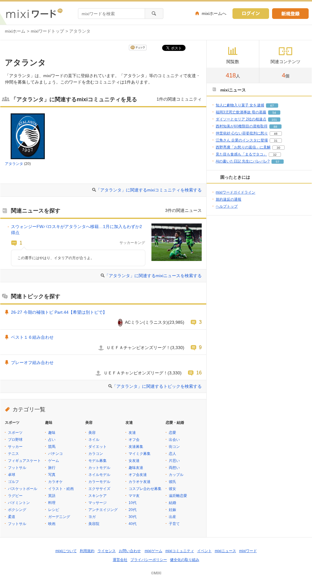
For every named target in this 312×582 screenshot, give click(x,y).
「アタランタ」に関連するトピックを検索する (157, 386)
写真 (51, 475)
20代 (132, 510)
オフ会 (134, 439)
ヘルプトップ (227, 206)
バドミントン (19, 503)
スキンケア (97, 496)
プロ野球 (15, 439)
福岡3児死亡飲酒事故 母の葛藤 (241, 112)
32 (275, 154)
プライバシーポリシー (148, 560)
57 (277, 161)
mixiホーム (15, 31)
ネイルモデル (99, 475)
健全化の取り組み (184, 560)
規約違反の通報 (228, 199)
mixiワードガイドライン (235, 192)
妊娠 (172, 510)
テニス (13, 454)
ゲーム (53, 461)
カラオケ (55, 482)
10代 (132, 503)
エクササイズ (99, 489)
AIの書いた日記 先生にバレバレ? (243, 161)
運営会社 (120, 560)
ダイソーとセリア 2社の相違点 (241, 119)
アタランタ (14, 164)
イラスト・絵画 (61, 489)
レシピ (53, 510)
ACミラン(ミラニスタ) (146, 322)
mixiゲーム (153, 551)
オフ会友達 (138, 475)
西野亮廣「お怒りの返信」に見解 (243, 147)
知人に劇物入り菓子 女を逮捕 (240, 105)
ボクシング (17, 510)
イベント (204, 551)
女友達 (134, 461)
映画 (51, 524)
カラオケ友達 (140, 482)
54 (274, 112)
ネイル (93, 439)
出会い (174, 439)
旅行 (51, 468)
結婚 (172, 503)
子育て (174, 524)
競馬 (51, 447)
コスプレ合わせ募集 (145, 489)
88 (275, 126)
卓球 (11, 475)
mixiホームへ (214, 13)
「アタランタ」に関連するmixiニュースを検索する (153, 275)
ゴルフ (13, 482)
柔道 (11, 517)
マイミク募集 (140, 454)
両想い (174, 468)
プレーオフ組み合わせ (32, 362)
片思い (174, 461)
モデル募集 (97, 461)
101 (274, 119)
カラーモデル (99, 482)
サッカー (15, 447)
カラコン (95, 454)
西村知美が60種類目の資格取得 (242, 126)
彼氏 (172, 482)
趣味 (51, 432)
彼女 (172, 489)
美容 (92, 432)
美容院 (93, 524)
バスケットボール (22, 489)
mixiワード (248, 551)
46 (276, 133)
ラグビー (15, 496)
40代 (132, 524)
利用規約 (87, 551)
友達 (132, 432)
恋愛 (172, 432)
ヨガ (92, 517)
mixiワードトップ (47, 31)
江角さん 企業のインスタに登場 (242, 140)
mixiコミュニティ (179, 551)
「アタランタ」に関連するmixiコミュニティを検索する (149, 189)
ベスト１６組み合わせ (32, 337)
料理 (51, 503)
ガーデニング (59, 517)
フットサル (17, 468)
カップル (176, 475)
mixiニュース (225, 551)
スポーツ (15, 432)
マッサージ (97, 503)
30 (278, 147)
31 (276, 140)
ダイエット (97, 447)
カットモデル (99, 468)
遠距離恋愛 (178, 496)
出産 (172, 517)
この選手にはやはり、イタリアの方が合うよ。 (55, 258)
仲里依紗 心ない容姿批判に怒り (242, 133)
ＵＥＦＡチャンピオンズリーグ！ (138, 347)
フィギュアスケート (24, 461)
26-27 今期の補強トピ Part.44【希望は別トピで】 (59, 312)
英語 (51, 496)
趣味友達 (136, 468)
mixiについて (66, 551)
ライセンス (107, 551)
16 (199, 372)
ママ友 (134, 496)
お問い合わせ (130, 551)
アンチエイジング (103, 510)
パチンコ (55, 454)
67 (272, 105)
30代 (132, 517)
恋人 (172, 454)
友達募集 (136, 447)
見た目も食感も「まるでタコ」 (241, 154)
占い (51, 439)
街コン (174, 447)
